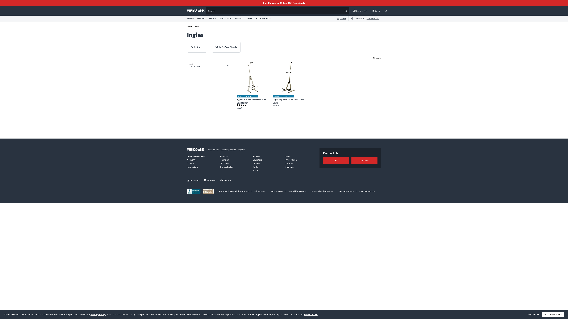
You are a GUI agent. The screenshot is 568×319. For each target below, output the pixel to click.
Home (189, 26)
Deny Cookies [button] (533, 314)
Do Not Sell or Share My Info (322, 191)
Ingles (197, 26)
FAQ (336, 160)
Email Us (364, 160)
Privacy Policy (98, 314)
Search (211, 10)
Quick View (252, 87)
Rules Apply (299, 3)
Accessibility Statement (297, 191)
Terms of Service (277, 191)
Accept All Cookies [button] (553, 314)
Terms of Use (311, 314)
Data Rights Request (346, 191)
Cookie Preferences (367, 191)
